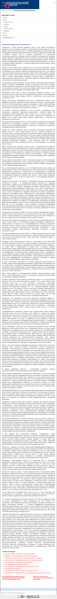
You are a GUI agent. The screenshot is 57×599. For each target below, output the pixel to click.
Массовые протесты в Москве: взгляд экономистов (18, 562)
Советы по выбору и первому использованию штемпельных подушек (23, 560)
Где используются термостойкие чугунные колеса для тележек (21, 566)
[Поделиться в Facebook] (22, 596)
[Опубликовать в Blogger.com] (19, 596)
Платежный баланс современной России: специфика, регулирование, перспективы (27, 572)
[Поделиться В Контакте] (38, 596)
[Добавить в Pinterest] (31, 596)
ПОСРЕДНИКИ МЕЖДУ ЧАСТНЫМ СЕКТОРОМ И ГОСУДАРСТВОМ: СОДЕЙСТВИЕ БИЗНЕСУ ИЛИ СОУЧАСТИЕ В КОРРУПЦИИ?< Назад (13, 578)
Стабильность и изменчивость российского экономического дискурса (23, 558)
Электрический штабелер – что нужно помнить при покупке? (20, 570)
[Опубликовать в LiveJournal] (25, 596)
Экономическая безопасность (12, 568)
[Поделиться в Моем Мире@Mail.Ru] (28, 596)
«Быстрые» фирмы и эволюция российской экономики (19, 553)
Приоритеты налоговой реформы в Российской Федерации (20, 555)
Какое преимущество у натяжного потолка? (16, 564)
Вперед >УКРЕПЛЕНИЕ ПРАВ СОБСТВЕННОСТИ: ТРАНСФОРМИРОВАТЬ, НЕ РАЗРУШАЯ (43, 578)
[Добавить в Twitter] (35, 596)
